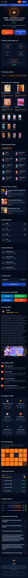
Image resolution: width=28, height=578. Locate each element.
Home (5, 572)
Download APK (13, 572)
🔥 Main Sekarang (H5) (20, 32)
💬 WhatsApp (21, 296)
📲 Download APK (7, 32)
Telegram (18, 572)
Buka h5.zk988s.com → (14, 284)
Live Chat (22, 572)
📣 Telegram (7, 296)
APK (19, 1)
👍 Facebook (7, 300)
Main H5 (24, 1)
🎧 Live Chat (20, 300)
